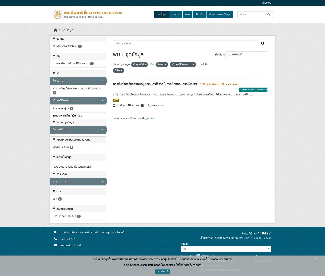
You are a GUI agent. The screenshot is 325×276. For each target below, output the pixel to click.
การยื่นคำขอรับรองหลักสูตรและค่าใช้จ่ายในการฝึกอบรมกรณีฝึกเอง (155, 84)
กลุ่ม (187, 14)
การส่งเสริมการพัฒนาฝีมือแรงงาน (253, 89)
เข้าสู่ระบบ (266, 3)
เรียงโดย (219, 55)
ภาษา (184, 244)
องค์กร (175, 14)
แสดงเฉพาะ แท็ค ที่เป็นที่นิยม (67, 116)
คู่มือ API (150, 118)
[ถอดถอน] (145, 64)
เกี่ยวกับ (200, 14)
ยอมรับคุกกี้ (162, 271)
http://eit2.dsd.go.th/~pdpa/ (254, 238)
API (139, 118)
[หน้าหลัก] (55, 30)
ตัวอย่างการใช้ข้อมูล (220, 14)
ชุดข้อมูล (161, 14)
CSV (116, 100)
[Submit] (269, 14)
